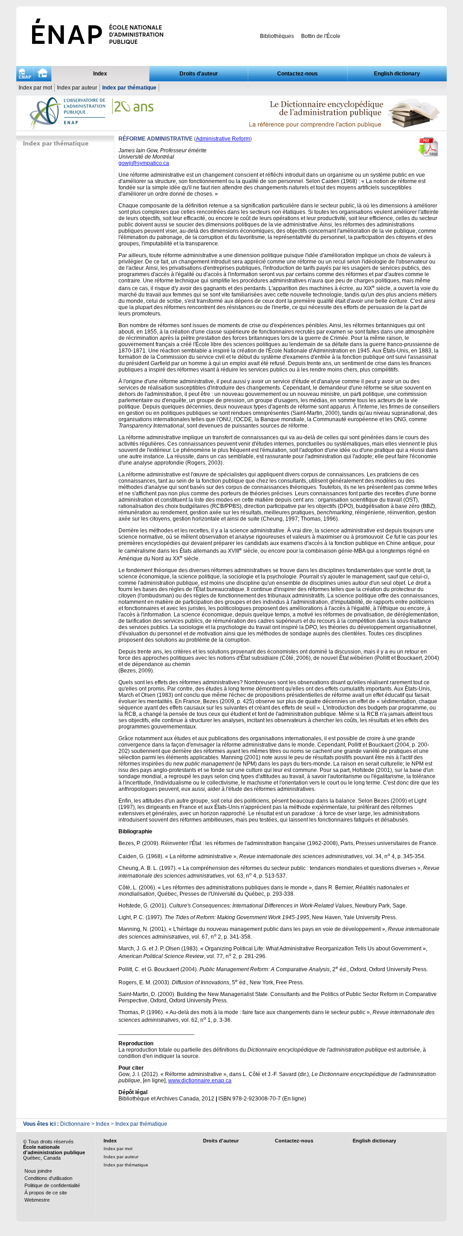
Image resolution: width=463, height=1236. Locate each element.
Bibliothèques (277, 36)
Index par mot (35, 88)
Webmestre (37, 1200)
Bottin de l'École (320, 36)
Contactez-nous (297, 73)
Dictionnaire (75, 1124)
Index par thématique (129, 88)
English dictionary (397, 73)
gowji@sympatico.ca (143, 163)
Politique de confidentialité (52, 1185)
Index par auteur (77, 88)
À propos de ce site (45, 1192)
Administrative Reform (223, 139)
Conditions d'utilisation (48, 1178)
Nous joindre (38, 1171)
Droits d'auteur (199, 73)
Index (100, 73)
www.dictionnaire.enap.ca (200, 1080)
